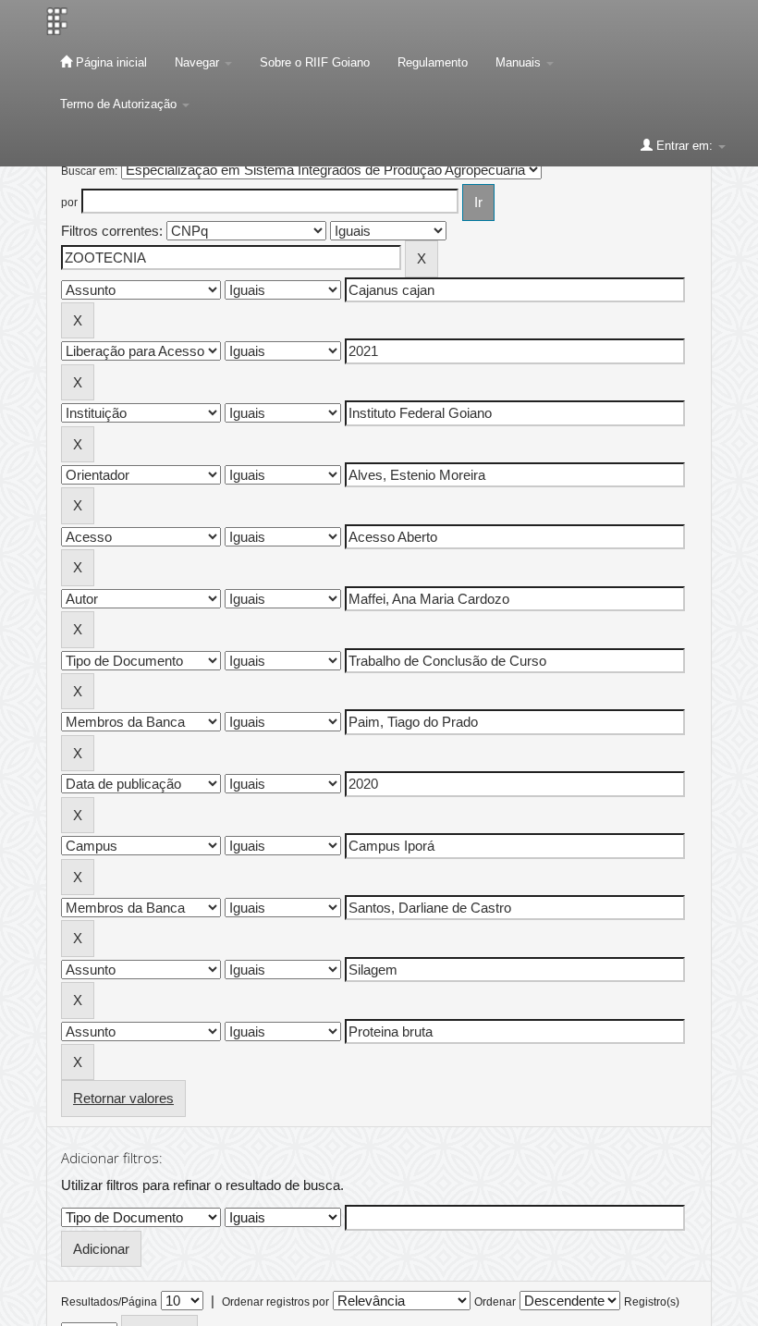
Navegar (199, 62)
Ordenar (495, 1301)
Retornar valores (123, 1098)
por (69, 202)
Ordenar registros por (275, 1301)
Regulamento (432, 62)
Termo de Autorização (120, 104)
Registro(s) (651, 1301)
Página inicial (109, 62)
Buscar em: (89, 171)
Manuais (519, 62)
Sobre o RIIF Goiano (315, 62)
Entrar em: (684, 146)
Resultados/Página (109, 1301)
